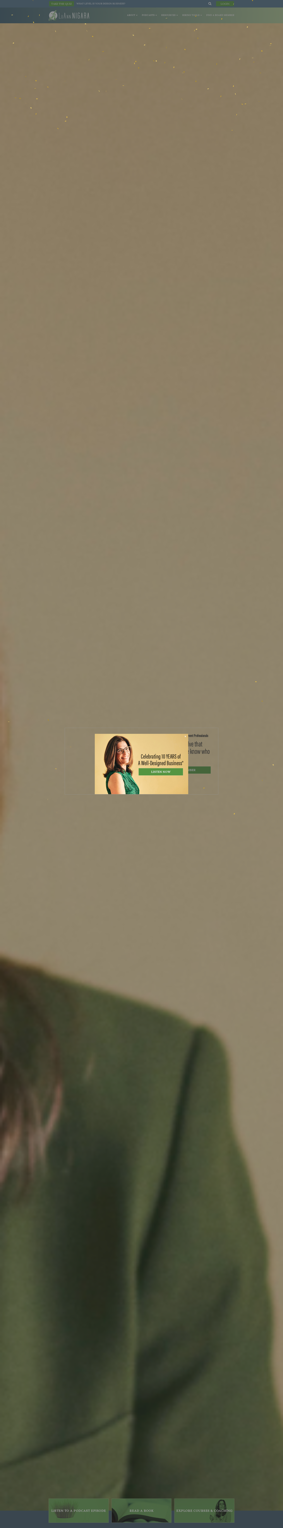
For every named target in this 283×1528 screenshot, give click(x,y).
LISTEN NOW (161, 772)
